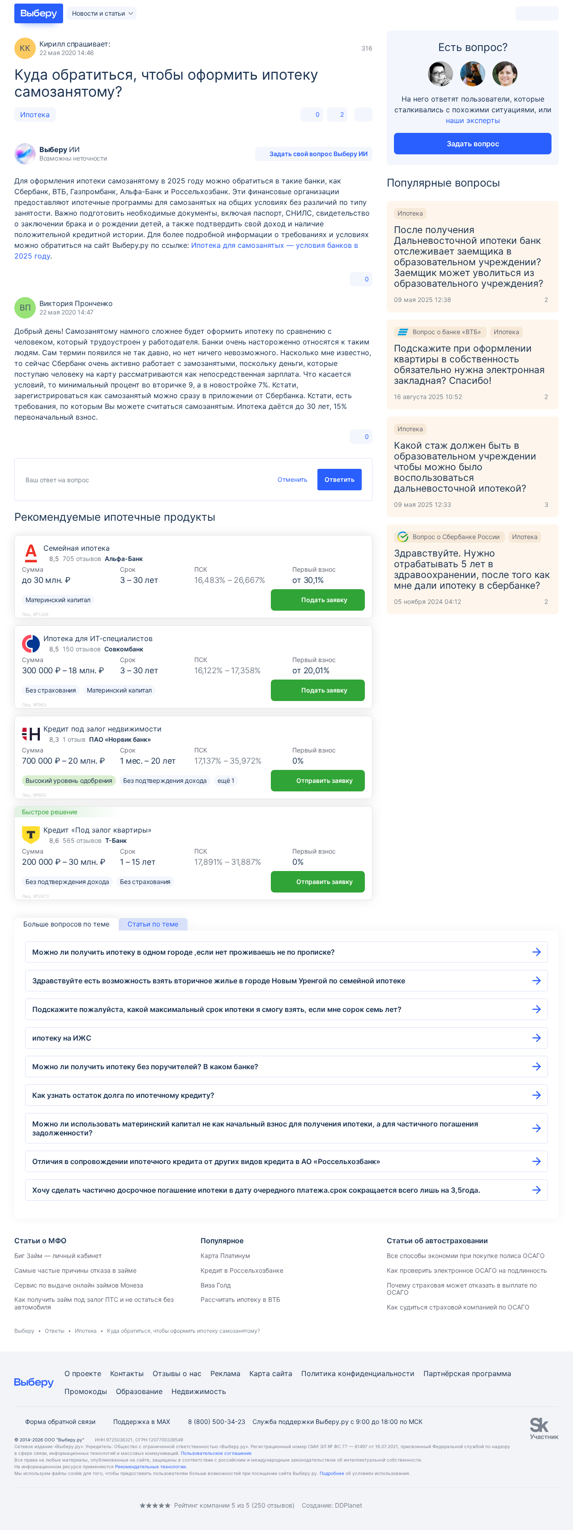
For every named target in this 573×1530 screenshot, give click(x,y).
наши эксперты (473, 120)
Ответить (340, 479)
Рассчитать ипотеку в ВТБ (240, 1299)
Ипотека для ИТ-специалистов (98, 638)
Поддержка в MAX (141, 1421)
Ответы (54, 1330)
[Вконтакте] (17, 1505)
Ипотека (35, 114)
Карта (259, 1373)
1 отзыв (74, 739)
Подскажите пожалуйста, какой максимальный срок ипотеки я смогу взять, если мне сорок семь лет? (217, 1009)
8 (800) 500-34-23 (216, 1421)
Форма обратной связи (60, 1421)
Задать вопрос (473, 143)
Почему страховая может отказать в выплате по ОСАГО (462, 1288)
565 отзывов (82, 840)
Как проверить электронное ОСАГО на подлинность (467, 1270)
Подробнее (332, 1473)
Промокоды (85, 1391)
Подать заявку (324, 600)
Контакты (127, 1373)
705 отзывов (82, 558)
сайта (282, 1373)
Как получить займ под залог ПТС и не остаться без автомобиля (94, 1303)
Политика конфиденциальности (358, 1373)
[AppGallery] (541, 1505)
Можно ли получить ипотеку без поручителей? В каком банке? (145, 1066)
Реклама (225, 1373)
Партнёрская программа (467, 1373)
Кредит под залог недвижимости (102, 728)
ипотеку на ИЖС (61, 1037)
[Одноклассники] (35, 1505)
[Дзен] (71, 1505)
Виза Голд (216, 1285)
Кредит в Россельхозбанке (242, 1270)
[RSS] (89, 1505)
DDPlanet (348, 1505)
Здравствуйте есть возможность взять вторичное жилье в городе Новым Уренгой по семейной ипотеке (218, 980)
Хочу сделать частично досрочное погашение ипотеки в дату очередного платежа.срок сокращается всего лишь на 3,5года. (256, 1190)
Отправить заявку (324, 780)
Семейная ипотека (76, 548)
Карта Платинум (225, 1255)
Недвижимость (198, 1391)
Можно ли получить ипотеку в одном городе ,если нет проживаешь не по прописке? (183, 952)
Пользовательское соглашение (216, 1453)
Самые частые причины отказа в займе (75, 1270)
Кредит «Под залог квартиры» (97, 829)
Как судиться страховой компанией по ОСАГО (458, 1307)
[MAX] (53, 1505)
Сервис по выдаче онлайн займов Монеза (78, 1285)
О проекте (82, 1373)
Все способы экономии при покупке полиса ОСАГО (466, 1255)
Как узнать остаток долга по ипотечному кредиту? (123, 1095)
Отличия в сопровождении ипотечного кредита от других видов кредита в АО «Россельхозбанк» (206, 1161)
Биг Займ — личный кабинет (58, 1255)
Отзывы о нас (177, 1373)
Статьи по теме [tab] (153, 924)
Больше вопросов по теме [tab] (66, 924)
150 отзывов (82, 649)
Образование (139, 1391)
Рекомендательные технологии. (151, 1466)
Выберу (24, 1330)
